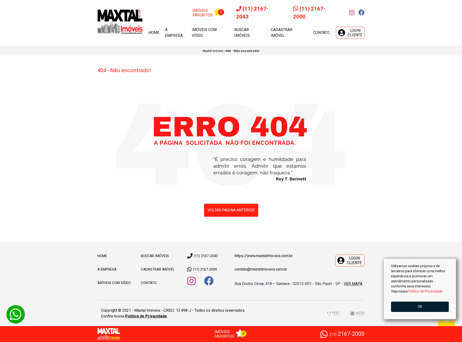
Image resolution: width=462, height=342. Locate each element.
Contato (321, 32)
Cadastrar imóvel (281, 32)
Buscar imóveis (242, 32)
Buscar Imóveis (155, 256)
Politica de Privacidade (146, 316)
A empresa (174, 32)
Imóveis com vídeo (204, 32)
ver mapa (353, 283)
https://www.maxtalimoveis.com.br (264, 255)
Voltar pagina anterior (231, 210)
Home (153, 32)
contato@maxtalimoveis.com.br (261, 269)
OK (420, 307)
